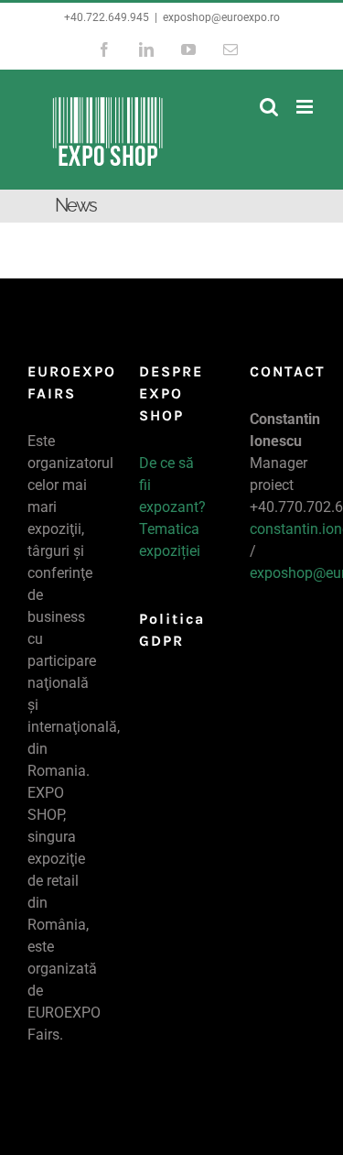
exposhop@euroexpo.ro (221, 17)
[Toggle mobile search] (269, 106)
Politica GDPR (172, 620)
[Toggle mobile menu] (306, 106)
